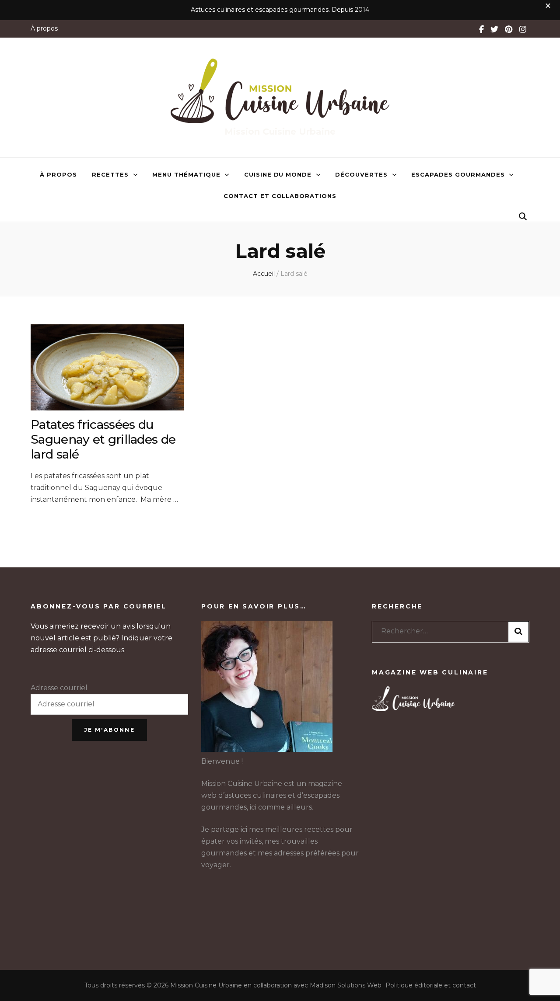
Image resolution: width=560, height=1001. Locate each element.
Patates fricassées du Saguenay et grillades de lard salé (103, 439)
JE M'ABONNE (109, 729)
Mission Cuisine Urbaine (280, 131)
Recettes (110, 174)
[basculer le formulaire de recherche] (523, 216)
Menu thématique (186, 174)
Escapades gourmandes (458, 174)
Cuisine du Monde (278, 174)
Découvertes (361, 174)
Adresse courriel (59, 688)
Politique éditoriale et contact (430, 985)
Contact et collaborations (280, 195)
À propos (44, 28)
